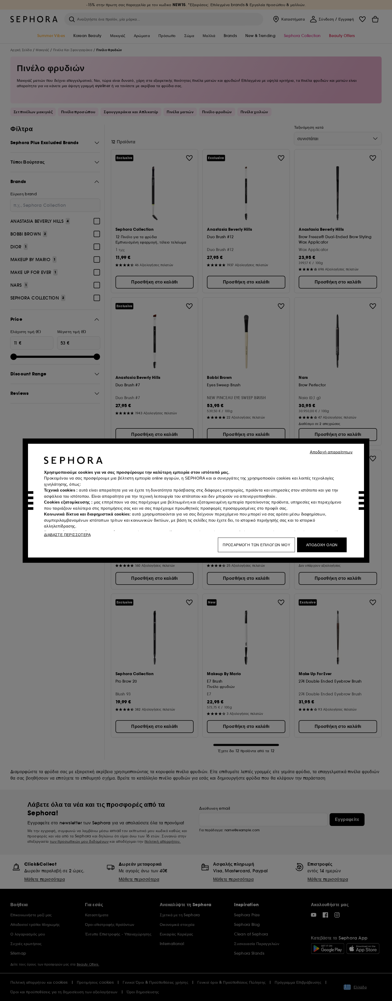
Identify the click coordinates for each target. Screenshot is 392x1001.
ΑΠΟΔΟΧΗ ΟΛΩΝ (322, 544)
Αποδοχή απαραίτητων (331, 451)
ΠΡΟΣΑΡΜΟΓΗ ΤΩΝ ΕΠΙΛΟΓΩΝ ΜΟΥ (256, 544)
